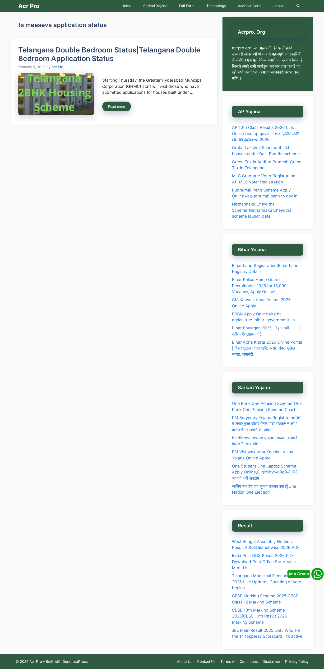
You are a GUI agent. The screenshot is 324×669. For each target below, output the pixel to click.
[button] (298, 6)
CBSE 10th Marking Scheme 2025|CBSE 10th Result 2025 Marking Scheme (259, 616)
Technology (216, 6)
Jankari (279, 6)
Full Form (186, 6)
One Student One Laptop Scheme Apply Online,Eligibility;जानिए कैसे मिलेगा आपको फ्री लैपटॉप (266, 472)
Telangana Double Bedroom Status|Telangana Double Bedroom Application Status (109, 54)
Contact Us (206, 661)
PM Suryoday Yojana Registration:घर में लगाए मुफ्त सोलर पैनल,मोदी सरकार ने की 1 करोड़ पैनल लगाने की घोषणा (266, 423)
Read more (116, 106)
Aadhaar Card (249, 6)
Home (126, 6)
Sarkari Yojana (155, 6)
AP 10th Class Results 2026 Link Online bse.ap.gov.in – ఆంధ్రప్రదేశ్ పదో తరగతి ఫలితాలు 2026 (265, 133)
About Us (184, 661)
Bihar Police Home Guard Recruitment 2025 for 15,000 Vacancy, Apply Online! (259, 285)
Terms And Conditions (239, 661)
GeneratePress (75, 661)
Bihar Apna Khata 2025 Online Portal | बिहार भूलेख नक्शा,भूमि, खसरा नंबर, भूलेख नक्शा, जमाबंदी (267, 348)
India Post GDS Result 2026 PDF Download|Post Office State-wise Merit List (264, 561)
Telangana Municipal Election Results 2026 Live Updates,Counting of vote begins (267, 581)
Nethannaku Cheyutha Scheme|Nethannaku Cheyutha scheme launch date (262, 210)
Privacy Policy (297, 661)
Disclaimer (271, 661)
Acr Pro (28, 5)
